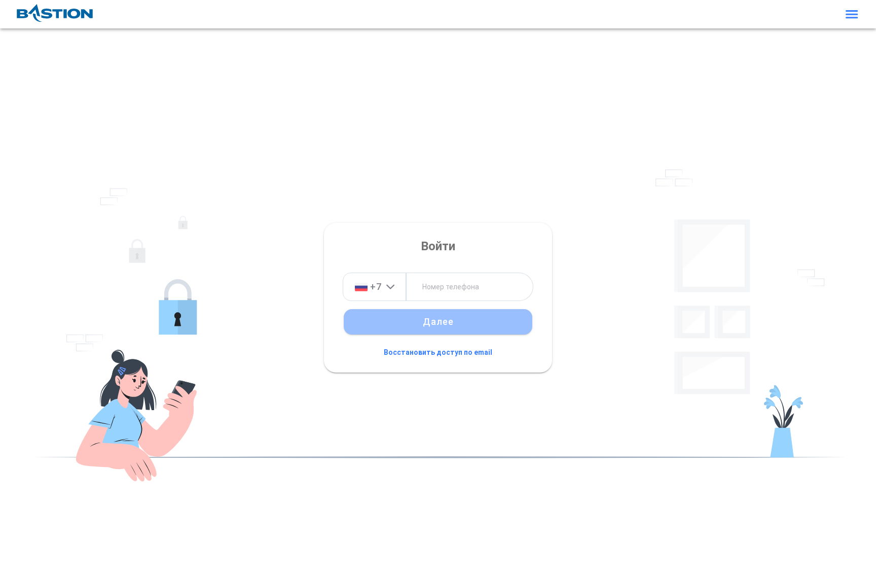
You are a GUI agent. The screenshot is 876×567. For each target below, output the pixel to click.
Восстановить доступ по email (438, 352)
